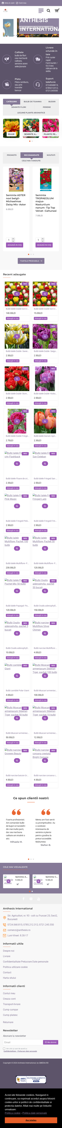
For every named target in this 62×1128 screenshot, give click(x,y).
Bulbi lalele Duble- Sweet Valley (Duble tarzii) (17, 351)
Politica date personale (34, 1113)
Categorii (11, 101)
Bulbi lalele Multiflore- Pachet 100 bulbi (17, 563)
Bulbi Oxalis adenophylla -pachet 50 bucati (45, 606)
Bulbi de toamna (33, 101)
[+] (13, 239)
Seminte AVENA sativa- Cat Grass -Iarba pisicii (21, 877)
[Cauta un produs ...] (48, 10)
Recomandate (31, 155)
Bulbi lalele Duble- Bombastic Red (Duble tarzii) (17, 393)
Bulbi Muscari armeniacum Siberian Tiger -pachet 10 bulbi (45, 733)
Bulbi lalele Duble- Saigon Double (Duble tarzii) (45, 351)
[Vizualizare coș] (57, 10)
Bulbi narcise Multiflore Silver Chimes (45, 648)
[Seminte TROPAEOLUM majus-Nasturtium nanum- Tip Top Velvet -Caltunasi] (45, 180)
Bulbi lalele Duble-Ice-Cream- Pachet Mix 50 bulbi (17, 309)
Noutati (51, 155)
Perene (47, 107)
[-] (13, 241)
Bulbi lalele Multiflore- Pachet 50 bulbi (45, 563)
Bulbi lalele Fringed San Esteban (45, 478)
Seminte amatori (31, 134)
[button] (29, 141)
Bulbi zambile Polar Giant (17, 690)
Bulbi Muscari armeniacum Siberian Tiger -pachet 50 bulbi (17, 733)
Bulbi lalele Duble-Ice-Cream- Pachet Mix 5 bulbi (45, 309)
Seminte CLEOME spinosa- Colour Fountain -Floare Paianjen (52, 877)
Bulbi (11, 134)
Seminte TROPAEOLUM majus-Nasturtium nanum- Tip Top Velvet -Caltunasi (46, 203)
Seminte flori (18, 107)
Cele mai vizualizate (15, 867)
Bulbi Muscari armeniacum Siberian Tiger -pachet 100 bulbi (45, 690)
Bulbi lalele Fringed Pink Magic (17, 521)
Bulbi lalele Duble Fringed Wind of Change (17, 436)
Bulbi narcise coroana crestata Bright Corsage (45, 775)
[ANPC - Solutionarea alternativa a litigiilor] (31, 1080)
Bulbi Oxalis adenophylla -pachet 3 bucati (17, 648)
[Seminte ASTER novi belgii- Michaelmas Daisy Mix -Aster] (16, 180)
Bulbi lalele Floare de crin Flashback (17, 478)
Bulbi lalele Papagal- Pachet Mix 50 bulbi (17, 606)
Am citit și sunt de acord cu (20, 1050)
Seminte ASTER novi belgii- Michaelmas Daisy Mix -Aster (16, 200)
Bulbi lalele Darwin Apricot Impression (45, 436)
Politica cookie (12, 1113)
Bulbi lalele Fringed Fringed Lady (45, 521)
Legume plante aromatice (31, 113)
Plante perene (50, 134)
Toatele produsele (29, 261)
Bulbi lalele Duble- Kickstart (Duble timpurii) (45, 393)
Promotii (12, 155)
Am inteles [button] (31, 1120)
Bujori (52, 101)
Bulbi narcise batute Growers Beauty (17, 775)
